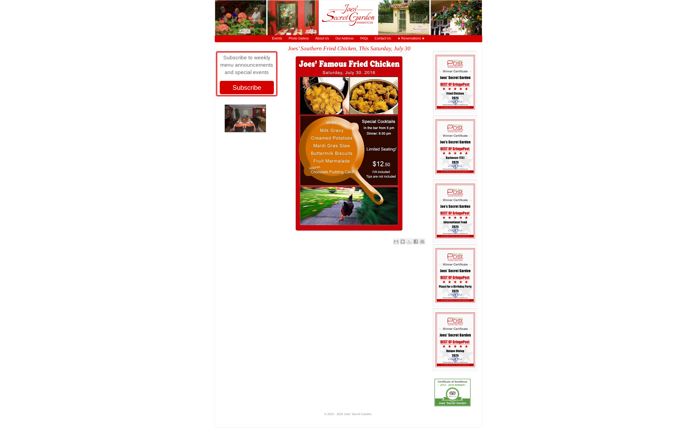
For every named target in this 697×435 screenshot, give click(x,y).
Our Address (344, 38)
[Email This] (396, 241)
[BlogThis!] (402, 241)
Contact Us (383, 38)
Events (277, 38)
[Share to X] (409, 241)
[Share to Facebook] (415, 241)
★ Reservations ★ (411, 38)
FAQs (364, 38)
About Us (322, 38)
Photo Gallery (299, 38)
